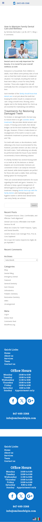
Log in (6, 314)
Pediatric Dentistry (11, 294)
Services (8, 358)
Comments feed (10, 321)
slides (6, 301)
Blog (34, 32)
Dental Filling (9, 273)
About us (8, 355)
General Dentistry (10, 283)
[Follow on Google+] (30, 401)
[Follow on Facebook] (13, 401)
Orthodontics (9, 290)
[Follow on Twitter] (22, 401)
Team (7, 361)
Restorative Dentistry (12, 297)
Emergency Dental (11, 277)
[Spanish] (38, 519)
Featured (7, 280)
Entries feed (8, 318)
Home (7, 353)
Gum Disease (9, 287)
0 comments (8, 35)
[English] (35, 519)
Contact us (9, 364)
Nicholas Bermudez (13, 32)
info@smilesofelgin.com (21, 418)
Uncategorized (9, 304)
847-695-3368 (21, 413)
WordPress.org (9, 325)
